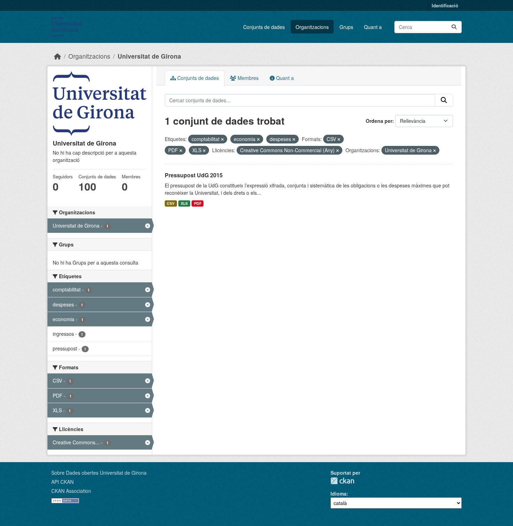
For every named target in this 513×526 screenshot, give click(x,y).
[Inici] (57, 56)
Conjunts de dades (264, 26)
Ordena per (379, 120)
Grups (346, 26)
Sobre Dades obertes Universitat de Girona (99, 472)
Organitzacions (312, 26)
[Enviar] (454, 27)
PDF (197, 203)
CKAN (342, 480)
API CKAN (62, 481)
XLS (184, 203)
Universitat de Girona (149, 56)
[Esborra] (222, 139)
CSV (170, 203)
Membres (247, 77)
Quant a (373, 26)
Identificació (445, 5)
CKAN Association (71, 490)
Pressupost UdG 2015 (194, 175)
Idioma (338, 493)
